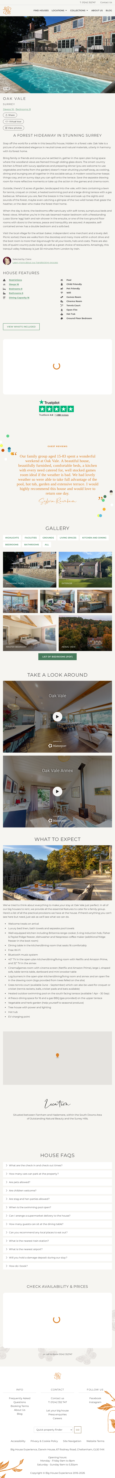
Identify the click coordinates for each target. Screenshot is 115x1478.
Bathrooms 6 (16, 293)
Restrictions (15, 280)
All (47, 544)
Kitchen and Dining (94, 537)
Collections (78, 10)
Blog (109, 10)
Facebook (95, 1398)
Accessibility (18, 1441)
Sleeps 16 (8, 109)
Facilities (31, 537)
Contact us (57, 1398)
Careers (57, 1418)
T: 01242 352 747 (57, 1402)
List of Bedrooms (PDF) (57, 656)
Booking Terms (20, 1406)
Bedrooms (11, 544)
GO (78, 1429)
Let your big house (57, 1410)
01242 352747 (65, 1354)
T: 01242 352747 (88, 2)
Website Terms (95, 1441)
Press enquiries (57, 1414)
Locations (58, 10)
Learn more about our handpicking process (35, 262)
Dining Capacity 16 (19, 298)
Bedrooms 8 (15, 289)
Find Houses (41, 10)
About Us (97, 10)
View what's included (21, 326)
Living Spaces (68, 537)
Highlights (12, 537)
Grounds (48, 537)
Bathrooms (31, 544)
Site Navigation (72, 1441)
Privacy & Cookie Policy (44, 1441)
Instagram (95, 1402)
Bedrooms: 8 (23, 109)
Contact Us (106, 2)
